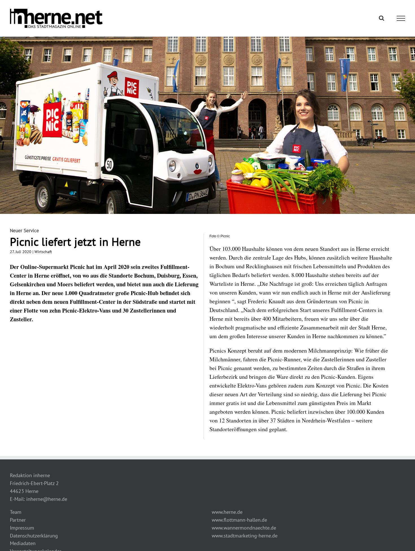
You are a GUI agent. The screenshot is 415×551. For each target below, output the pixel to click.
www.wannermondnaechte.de (244, 528)
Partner (18, 520)
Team (15, 512)
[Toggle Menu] (401, 18)
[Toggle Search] (381, 18)
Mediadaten (23, 543)
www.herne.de (227, 512)
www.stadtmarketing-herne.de (245, 535)
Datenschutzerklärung (34, 535)
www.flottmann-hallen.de (239, 520)
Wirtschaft (43, 251)
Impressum (22, 528)
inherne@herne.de (46, 499)
